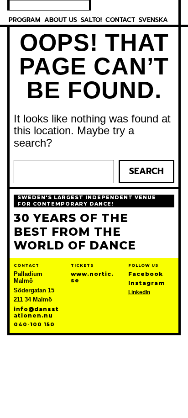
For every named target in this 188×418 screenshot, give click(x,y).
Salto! (91, 20)
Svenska (153, 20)
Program (25, 20)
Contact (120, 20)
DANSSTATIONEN (49, 5)
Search (146, 171)
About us (60, 20)
